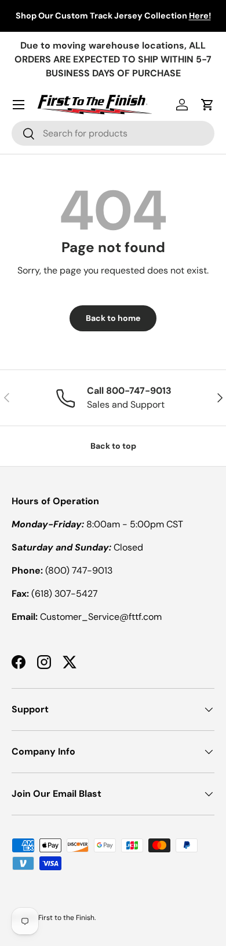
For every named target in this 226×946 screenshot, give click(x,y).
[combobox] (113, 133)
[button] (207, 104)
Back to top (113, 446)
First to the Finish (66, 917)
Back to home (113, 318)
